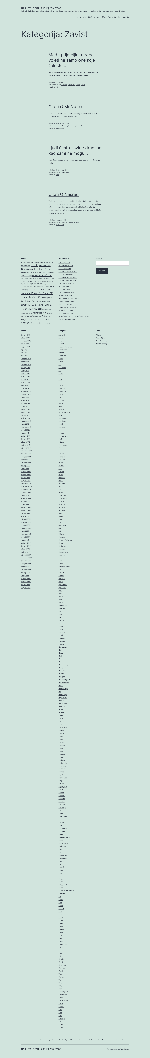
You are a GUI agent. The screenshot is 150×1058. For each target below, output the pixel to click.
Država (61, 442)
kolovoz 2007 (26, 534)
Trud (60, 950)
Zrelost (61, 1027)
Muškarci (64, 126)
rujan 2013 (25, 397)
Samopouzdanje (64, 837)
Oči (60, 691)
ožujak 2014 (25, 379)
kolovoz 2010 (26, 427)
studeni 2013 (26, 391)
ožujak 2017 (25, 338)
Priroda (61, 793)
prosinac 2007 (26, 522)
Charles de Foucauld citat (68, 271)
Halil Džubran (44, 286)
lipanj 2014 (25, 371)
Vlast (60, 980)
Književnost (63, 546)
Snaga (61, 879)
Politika (61, 742)
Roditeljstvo (63, 828)
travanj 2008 (26, 510)
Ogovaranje (63, 697)
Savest (61, 840)
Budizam (62, 388)
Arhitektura (63, 350)
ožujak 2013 (25, 415)
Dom (60, 430)
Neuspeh (62, 677)
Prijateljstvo (71, 85)
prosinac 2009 (26, 451)
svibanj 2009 (26, 472)
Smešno (61, 873)
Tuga (60, 953)
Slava (60, 864)
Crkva (61, 406)
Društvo (61, 439)
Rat (60, 819)
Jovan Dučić (60, 128)
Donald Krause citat (66, 266)
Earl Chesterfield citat (66, 283)
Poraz (61, 751)
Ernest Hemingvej (28, 281)
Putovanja (62, 807)
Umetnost (62, 965)
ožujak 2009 (25, 478)
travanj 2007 (25, 546)
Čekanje (61, 394)
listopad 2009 (26, 457)
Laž (60, 570)
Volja (60, 986)
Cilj (60, 397)
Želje (60, 1010)
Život (60, 1016)
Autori (61, 359)
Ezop (57, 175)
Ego (60, 451)
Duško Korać (27, 275)
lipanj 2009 (25, 469)
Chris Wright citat (65, 269)
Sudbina (61, 923)
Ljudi (63, 172)
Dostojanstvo (63, 436)
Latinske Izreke (64, 567)
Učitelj (61, 962)
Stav (60, 911)
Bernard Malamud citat (67, 319)
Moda (61, 626)
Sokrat (58, 87)
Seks (60, 849)
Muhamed (39, 313)
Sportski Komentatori (66, 891)
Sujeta (61, 926)
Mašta (61, 602)
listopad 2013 (26, 394)
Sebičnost (62, 846)
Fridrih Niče (37, 284)
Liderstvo (62, 579)
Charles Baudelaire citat (67, 280)
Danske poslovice (65, 412)
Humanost (62, 483)
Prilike (61, 790)
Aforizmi (62, 335)
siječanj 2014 (26, 385)
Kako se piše (123, 17)
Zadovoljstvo (63, 992)
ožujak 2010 (25, 442)
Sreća (78, 85)
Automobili (62, 356)
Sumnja (61, 929)
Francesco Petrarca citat (68, 277)
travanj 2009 (26, 475)
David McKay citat (65, 295)
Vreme (61, 989)
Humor (61, 486)
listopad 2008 (26, 492)
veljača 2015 (25, 347)
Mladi (60, 617)
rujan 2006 (25, 567)
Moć (60, 623)
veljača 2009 (25, 480)
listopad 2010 (26, 421)
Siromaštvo (63, 855)
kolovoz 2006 (26, 570)
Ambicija (62, 341)
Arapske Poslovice (65, 347)
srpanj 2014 (25, 368)
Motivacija (62, 632)
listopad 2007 (26, 528)
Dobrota (62, 427)
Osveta (61, 712)
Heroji (61, 475)
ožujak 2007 (25, 549)
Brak (60, 379)
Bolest (61, 373)
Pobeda (61, 730)
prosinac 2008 (26, 486)
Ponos (61, 748)
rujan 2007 (25, 531)
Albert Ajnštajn (36, 262)
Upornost (62, 968)
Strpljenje (62, 920)
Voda (60, 983)
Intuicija (61, 501)
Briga (60, 382)
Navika (61, 662)
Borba (61, 376)
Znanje (61, 1024)
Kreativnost (63, 555)
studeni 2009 (26, 454)
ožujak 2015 (25, 344)
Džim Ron (24, 278)
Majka (61, 599)
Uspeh (61, 971)
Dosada (61, 433)
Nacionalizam (63, 647)
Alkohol (61, 338)
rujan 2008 (25, 495)
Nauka (61, 659)
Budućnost (62, 391)
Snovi (61, 882)
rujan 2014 (25, 362)
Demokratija (63, 418)
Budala (61, 385)
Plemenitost (63, 727)
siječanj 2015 (26, 350)
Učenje (61, 959)
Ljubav (61, 582)
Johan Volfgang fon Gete (37, 293)
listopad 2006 (26, 564)
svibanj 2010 (25, 436)
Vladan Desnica (39, 320)
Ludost (61, 596)
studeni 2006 (26, 561)
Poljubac (62, 745)
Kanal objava (100, 338)
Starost (61, 909)
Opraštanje (71, 126)
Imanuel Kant (32, 290)
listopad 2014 (26, 359)
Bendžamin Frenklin (34, 269)
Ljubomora (64, 222)
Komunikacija (63, 552)
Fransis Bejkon (26, 284)
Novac (61, 686)
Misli (60, 614)
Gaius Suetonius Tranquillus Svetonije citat (74, 316)
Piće (60, 724)
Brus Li (45, 272)
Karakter (62, 537)
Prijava (98, 335)
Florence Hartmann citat (68, 307)
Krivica (61, 561)
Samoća (61, 834)
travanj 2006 (26, 582)
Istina (60, 513)
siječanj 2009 (26, 483)
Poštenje (62, 760)
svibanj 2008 (26, 507)
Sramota (62, 894)
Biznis (61, 362)
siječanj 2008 (26, 519)
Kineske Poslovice (65, 540)
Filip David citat (64, 289)
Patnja (61, 718)
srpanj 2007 (25, 537)
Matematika (63, 605)
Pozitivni (62, 769)
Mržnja (61, 635)
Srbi (60, 897)
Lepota (61, 576)
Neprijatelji (62, 671)
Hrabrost (62, 478)
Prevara (61, 784)
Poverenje (62, 766)
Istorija (61, 516)
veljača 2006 (25, 588)
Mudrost (62, 638)
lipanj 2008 (25, 504)
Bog (60, 365)
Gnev (60, 469)
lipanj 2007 (25, 540)
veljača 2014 (25, 382)
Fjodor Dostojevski (48, 281)
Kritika (61, 558)
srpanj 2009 (25, 466)
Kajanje (61, 534)
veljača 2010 (25, 445)
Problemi (62, 796)
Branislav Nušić (35, 272)
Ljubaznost (63, 585)
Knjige (61, 543)
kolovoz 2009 (26, 463)
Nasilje (61, 656)
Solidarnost (63, 885)
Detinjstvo (62, 421)
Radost (61, 813)
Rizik (60, 825)
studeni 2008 (26, 489)
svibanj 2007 (25, 543)
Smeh (61, 870)
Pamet (61, 715)
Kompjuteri (62, 549)
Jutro (60, 531)
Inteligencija (63, 498)
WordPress (124, 1049)
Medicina (62, 608)
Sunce (61, 932)
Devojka (61, 424)
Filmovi (61, 454)
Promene (62, 799)
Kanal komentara (102, 341)
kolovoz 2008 (26, 498)
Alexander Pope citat (66, 292)
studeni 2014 (26, 356)
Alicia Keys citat (64, 263)
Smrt (60, 876)
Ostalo (61, 709)
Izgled (61, 522)
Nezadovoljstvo (64, 680)
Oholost (61, 700)
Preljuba (61, 781)
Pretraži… (99, 259)
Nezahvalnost (64, 683)
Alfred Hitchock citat (66, 274)
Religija (61, 822)
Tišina (61, 947)
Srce (60, 903)
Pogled (61, 736)
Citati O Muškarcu (66, 106)
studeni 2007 (26, 525)
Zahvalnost (63, 995)
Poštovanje (63, 763)
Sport (61, 888)
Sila (60, 852)
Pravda (61, 775)
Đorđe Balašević (46, 323)
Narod (61, 653)
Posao (61, 757)
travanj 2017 (25, 335)
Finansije (62, 460)
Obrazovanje (63, 689)
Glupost (61, 466)
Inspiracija (62, 495)
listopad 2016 (26, 341)
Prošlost (61, 801)
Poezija (61, 733)
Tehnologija (63, 944)
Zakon (61, 998)
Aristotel (25, 265)
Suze (60, 935)
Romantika (62, 831)
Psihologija (62, 804)
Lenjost (61, 573)
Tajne (60, 941)
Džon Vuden (43, 278)
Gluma (61, 463)
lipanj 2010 (25, 433)
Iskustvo (62, 510)
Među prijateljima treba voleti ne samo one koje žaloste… (72, 60)
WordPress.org (101, 344)
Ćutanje (61, 409)
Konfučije (47, 298)
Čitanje (61, 400)
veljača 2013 (25, 418)
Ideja (60, 489)
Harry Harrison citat (66, 286)
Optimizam (62, 706)
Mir (60, 611)
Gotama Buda (33, 286)
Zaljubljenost (63, 1001)
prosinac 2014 (26, 353)
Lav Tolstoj (28, 301)
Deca (60, 415)
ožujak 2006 (25, 585)
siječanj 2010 (26, 448)
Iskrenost (62, 504)
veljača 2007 (25, 552)
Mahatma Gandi (34, 305)
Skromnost (63, 858)
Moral (61, 629)
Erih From (51, 278)
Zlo (60, 1021)
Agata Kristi (25, 262)
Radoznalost (63, 816)
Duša (60, 448)
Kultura (61, 564)
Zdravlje (61, 1007)
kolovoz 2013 (26, 400)
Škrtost (61, 861)
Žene (82, 126)
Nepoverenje (63, 665)
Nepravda (62, 668)
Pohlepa (61, 739)
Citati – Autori (93, 17)
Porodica (62, 754)
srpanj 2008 (25, 501)
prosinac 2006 (26, 558)
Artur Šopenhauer (41, 265)
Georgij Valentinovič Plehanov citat (71, 298)
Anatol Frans (49, 262)
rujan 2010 (25, 424)
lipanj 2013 (25, 406)
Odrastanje (63, 695)
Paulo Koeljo (37, 316)
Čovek (61, 403)
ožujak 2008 (25, 513)
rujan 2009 (25, 460)
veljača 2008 (25, 516)
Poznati (61, 772)
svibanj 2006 (26, 579)
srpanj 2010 (25, 430)
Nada (60, 650)
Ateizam (61, 353)
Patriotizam (63, 721)
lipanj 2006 (25, 576)
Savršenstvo (63, 843)
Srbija (61, 900)
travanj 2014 (25, 376)
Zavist (83, 85)
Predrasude (63, 778)
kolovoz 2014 (26, 365)
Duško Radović (42, 275)
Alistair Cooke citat (65, 304)
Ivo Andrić (43, 289)
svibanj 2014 (25, 373)
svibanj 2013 (25, 409)
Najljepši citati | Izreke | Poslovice (41, 8)
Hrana (61, 480)
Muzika (61, 644)
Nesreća (64, 85)
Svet (60, 938)
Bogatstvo (62, 368)
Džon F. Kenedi (33, 278)
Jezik (60, 528)
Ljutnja (61, 593)
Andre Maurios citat (66, 313)
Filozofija (62, 457)
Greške (61, 472)
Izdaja (61, 519)
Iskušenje (62, 507)
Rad (60, 810)
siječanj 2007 (26, 555)
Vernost (61, 977)
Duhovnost (63, 445)
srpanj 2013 (25, 403)
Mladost (61, 620)
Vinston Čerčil (29, 320)
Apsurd (61, 344)
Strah (60, 914)
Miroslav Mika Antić (27, 313)
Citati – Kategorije (109, 17)
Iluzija (61, 492)
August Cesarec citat (66, 301)
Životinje (62, 1018)
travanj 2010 (25, 439)
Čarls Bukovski (36, 323)
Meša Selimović (46, 309)
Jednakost (62, 525)
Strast (61, 917)
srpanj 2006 (25, 573)
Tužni (60, 956)
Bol (60, 371)
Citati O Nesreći (64, 194)
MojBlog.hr (81, 17)
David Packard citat (66, 310)
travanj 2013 (25, 412)
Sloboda (61, 867)
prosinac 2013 (26, 388)
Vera (60, 974)
